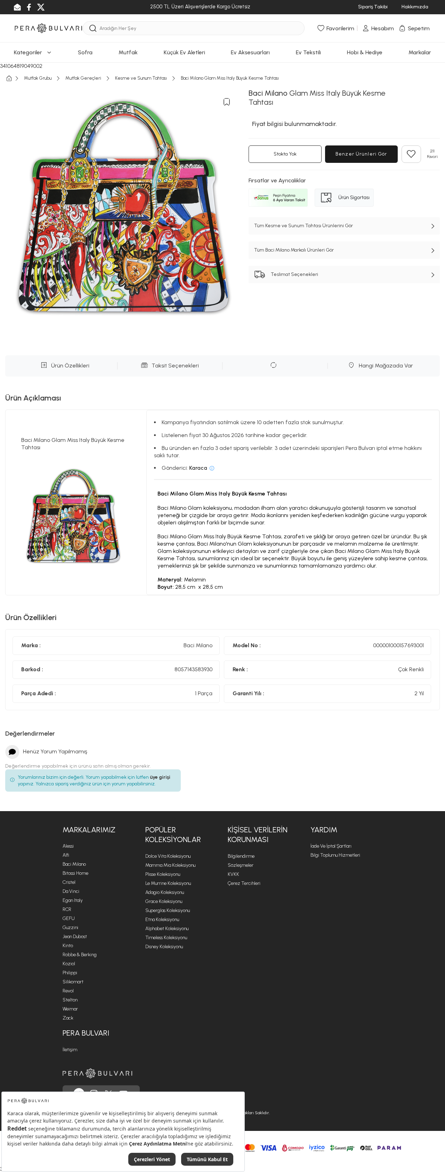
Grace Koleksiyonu (163, 901)
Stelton (70, 1000)
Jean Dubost (75, 937)
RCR (67, 909)
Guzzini (70, 927)
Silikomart (73, 982)
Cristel (69, 882)
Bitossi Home (75, 873)
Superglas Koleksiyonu (167, 910)
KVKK (233, 874)
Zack (68, 1018)
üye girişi (160, 777)
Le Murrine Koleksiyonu (168, 883)
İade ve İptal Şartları (330, 846)
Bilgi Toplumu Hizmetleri (335, 855)
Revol (68, 991)
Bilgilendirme (241, 856)
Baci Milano (74, 864)
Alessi (68, 846)
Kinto (68, 946)
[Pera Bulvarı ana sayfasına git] (97, 1073)
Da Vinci (71, 891)
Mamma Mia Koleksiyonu (170, 865)
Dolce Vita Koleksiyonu (168, 856)
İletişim (70, 1050)
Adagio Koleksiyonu (164, 892)
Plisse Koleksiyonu (162, 874)
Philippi (70, 973)
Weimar (70, 1009)
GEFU (69, 918)
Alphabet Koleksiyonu (166, 929)
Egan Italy (73, 900)
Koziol (69, 964)
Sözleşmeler (240, 865)
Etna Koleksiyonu (162, 919)
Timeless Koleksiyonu (166, 938)
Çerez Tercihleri (244, 883)
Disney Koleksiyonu (164, 947)
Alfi (66, 855)
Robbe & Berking (80, 955)
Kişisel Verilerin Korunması (258, 835)
